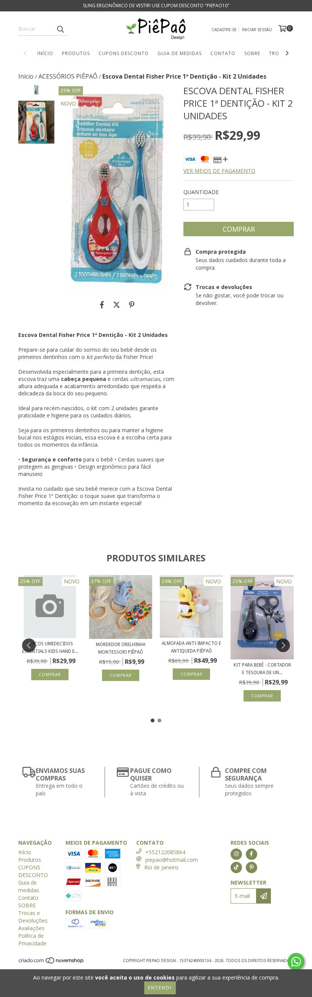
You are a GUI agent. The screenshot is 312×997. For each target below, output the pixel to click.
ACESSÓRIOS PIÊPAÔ (67, 76)
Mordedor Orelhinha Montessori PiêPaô (120, 648)
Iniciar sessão (257, 29)
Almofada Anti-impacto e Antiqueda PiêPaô (191, 647)
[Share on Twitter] (116, 304)
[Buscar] (60, 29)
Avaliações (31, 928)
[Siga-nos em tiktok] (236, 867)
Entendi (160, 987)
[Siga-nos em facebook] (251, 854)
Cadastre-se (224, 29)
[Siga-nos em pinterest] (251, 867)
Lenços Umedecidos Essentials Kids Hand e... (50, 647)
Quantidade (201, 192)
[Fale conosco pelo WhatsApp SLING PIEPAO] (296, 961)
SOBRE (252, 53)
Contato (223, 53)
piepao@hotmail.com (171, 859)
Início (45, 53)
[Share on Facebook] (102, 304)
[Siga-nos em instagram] (236, 854)
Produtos (76, 53)
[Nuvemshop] (51, 962)
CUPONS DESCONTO (124, 53)
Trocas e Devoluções (33, 916)
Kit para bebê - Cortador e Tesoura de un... (262, 668)
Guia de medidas (180, 53)
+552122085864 (165, 852)
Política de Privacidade (32, 939)
